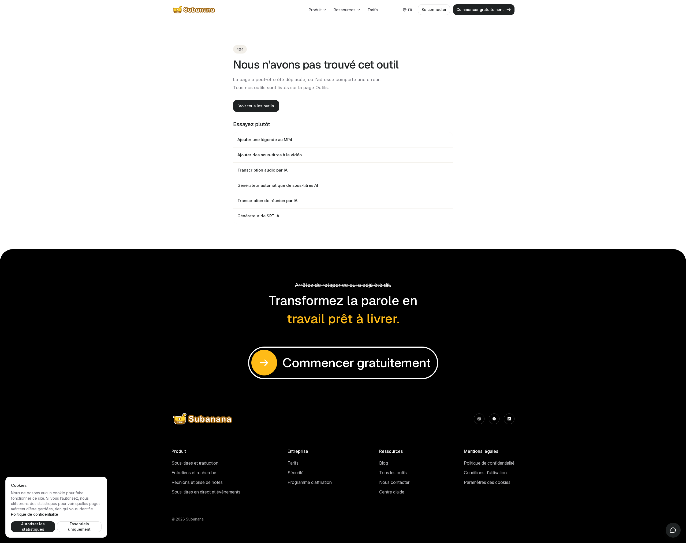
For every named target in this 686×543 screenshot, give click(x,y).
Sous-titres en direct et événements (206, 492)
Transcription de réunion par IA (267, 200)
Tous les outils (393, 472)
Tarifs (372, 9)
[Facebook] (494, 418)
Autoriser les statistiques (33, 526)
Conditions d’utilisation (485, 472)
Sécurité (296, 472)
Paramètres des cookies (487, 482)
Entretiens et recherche (194, 472)
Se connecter (434, 9)
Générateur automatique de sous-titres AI (277, 185)
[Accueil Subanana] (194, 9)
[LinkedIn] (509, 418)
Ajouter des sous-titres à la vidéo (269, 154)
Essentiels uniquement (79, 526)
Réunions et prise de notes (197, 482)
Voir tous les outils (256, 105)
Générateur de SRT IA (258, 215)
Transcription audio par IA (262, 170)
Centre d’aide (391, 492)
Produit (315, 9)
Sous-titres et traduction (195, 463)
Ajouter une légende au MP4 (264, 139)
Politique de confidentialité (489, 463)
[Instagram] (479, 418)
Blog (383, 463)
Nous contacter (394, 482)
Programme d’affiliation (310, 482)
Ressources (344, 9)
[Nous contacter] (673, 530)
